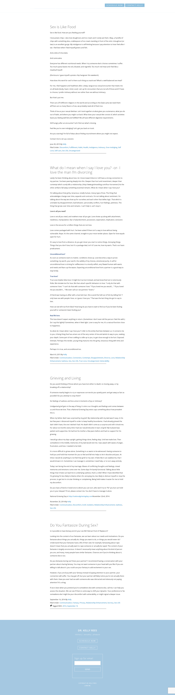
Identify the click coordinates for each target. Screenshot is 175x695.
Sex (70, 361)
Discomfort (64, 147)
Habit (80, 147)
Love (113, 358)
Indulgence (93, 147)
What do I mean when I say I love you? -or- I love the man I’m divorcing (85, 170)
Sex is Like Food (63, 26)
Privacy (82, 603)
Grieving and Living (65, 378)
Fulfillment (73, 147)
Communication (66, 358)
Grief (84, 505)
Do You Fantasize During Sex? (74, 525)
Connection (77, 358)
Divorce (107, 358)
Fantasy (76, 603)
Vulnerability (104, 361)
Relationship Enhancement (104, 505)
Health (85, 147)
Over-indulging (111, 147)
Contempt (86, 358)
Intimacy (101, 147)
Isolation (90, 505)
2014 (64, 606)
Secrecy (110, 603)
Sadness (64, 361)
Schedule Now (114, 5)
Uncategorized (74, 151)
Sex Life (65, 151)
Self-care (58, 151)
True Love (83, 361)
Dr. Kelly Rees (38, 4)
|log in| (87, 685)
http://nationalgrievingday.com (81, 496)
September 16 (72, 606)
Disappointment (97, 358)
